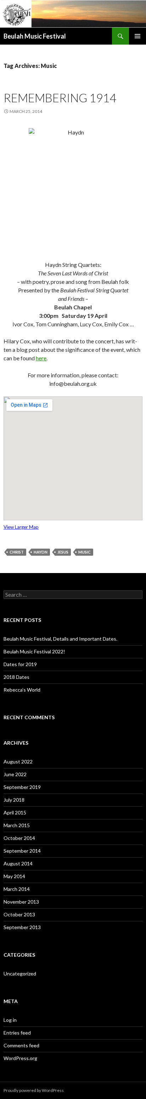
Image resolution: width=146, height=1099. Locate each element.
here (41, 358)
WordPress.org (20, 1058)
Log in (10, 1020)
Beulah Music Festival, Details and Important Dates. (60, 639)
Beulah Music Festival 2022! (34, 651)
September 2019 (22, 787)
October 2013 (19, 914)
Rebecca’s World (22, 690)
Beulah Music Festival (35, 36)
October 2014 (19, 838)
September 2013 (22, 927)
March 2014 (17, 889)
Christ (17, 552)
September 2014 (22, 851)
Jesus (62, 552)
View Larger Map (21, 527)
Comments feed (21, 1045)
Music (84, 552)
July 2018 (14, 800)
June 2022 (15, 774)
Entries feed (17, 1033)
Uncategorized (20, 974)
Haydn (40, 552)
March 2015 (17, 825)
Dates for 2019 (20, 664)
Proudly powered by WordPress (34, 1090)
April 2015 (15, 812)
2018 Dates (16, 677)
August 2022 (18, 762)
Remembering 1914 (60, 98)
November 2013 (21, 902)
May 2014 (14, 876)
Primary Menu (137, 36)
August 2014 (18, 863)
